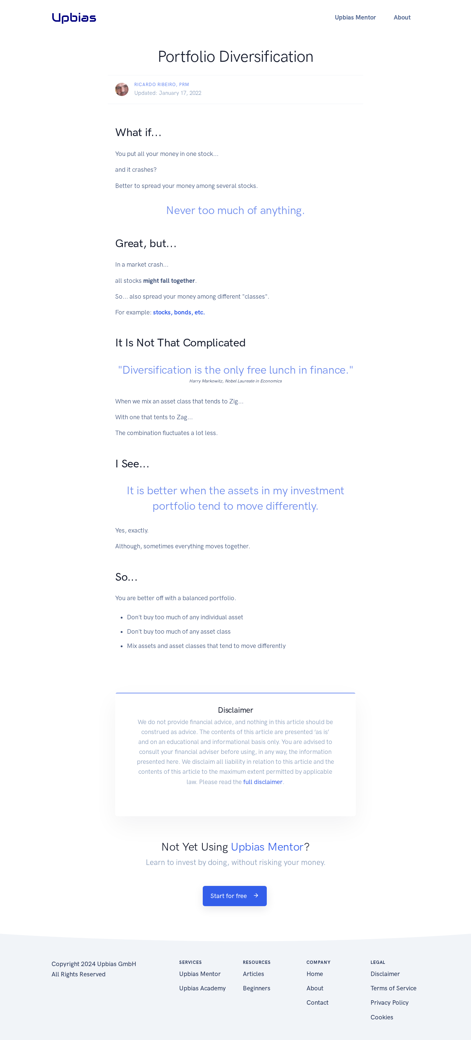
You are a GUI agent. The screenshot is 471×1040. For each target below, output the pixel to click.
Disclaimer (385, 973)
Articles (253, 973)
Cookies (382, 1017)
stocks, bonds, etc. (179, 312)
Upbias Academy (202, 988)
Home (315, 973)
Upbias (74, 17)
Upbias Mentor (200, 973)
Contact (318, 1002)
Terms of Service (394, 988)
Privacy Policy (390, 1002)
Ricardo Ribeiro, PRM (161, 84)
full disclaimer (263, 781)
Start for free (229, 896)
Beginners (256, 988)
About (315, 988)
